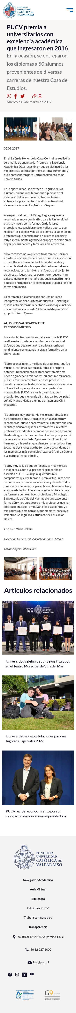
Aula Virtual (38, 889)
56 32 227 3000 (40, 949)
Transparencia (38, 927)
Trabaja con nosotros (38, 917)
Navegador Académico (38, 880)
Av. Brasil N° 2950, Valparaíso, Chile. (41, 937)
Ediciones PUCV (38, 908)
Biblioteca (38, 898)
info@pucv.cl (41, 962)
